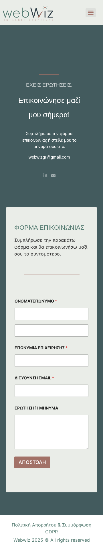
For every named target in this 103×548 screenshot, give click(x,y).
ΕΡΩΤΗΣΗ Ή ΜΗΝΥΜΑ (36, 407)
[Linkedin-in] (45, 175)
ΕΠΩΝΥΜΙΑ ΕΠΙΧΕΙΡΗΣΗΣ (41, 347)
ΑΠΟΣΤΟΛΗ (32, 462)
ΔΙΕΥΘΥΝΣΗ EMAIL (34, 377)
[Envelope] (53, 175)
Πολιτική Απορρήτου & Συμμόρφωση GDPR (51, 528)
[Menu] (91, 12)
